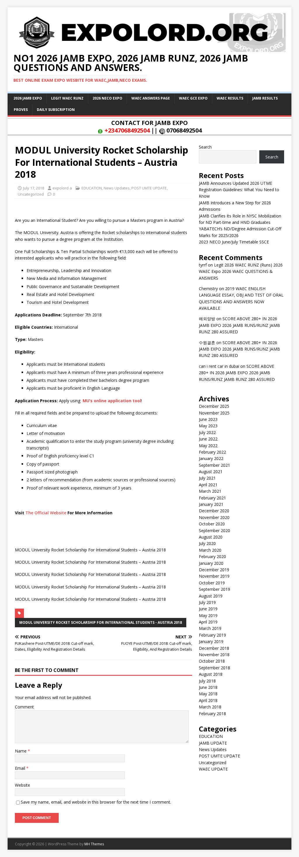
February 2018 (212, 713)
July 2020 (207, 543)
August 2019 (210, 596)
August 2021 (210, 471)
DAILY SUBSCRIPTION (56, 109)
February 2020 (212, 556)
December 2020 (214, 510)
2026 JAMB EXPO (27, 98)
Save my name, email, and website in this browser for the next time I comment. (96, 802)
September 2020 (214, 530)
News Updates (117, 188)
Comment (24, 707)
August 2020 (210, 537)
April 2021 (208, 484)
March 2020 (210, 550)
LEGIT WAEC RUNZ (67, 98)
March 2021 (210, 491)
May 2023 (208, 425)
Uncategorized (31, 194)
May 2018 (208, 693)
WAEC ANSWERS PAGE (150, 98)
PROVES (21, 109)
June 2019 (208, 609)
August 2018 (210, 674)
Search (205, 147)
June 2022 (208, 439)
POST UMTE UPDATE (149, 188)
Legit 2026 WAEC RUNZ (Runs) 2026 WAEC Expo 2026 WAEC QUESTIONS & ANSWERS (241, 271)
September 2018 (214, 667)
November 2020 (214, 517)
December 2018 (214, 648)
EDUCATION (91, 188)
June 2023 (208, 419)
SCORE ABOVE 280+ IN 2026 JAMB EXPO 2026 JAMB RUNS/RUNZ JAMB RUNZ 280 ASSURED (239, 325)
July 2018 (207, 681)
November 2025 (214, 413)
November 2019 (214, 576)
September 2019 (214, 589)
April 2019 (208, 622)
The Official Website (45, 512)
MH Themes (94, 844)
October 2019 (212, 583)
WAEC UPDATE (213, 769)
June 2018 (208, 687)
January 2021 (211, 504)
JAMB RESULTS (265, 98)
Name (21, 751)
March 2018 (210, 707)
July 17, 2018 (33, 188)
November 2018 (214, 654)
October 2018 (212, 661)
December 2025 (214, 406)
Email (20, 768)
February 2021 (212, 498)
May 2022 (208, 445)
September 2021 (214, 465)
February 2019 (212, 635)
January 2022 (211, 458)
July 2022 (207, 432)
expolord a (62, 188)
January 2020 (211, 563)
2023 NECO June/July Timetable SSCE (234, 242)
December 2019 (214, 569)
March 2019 (210, 628)
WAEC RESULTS (230, 98)
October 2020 (212, 524)
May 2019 (208, 615)
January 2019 (211, 641)
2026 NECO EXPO (107, 98)
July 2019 (207, 602)
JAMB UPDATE (213, 743)
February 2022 (212, 452)
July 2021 (207, 478)
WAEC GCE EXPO (193, 98)
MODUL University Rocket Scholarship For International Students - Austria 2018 (100, 622)
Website (22, 785)
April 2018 (208, 700)
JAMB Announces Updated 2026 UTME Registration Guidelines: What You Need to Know (239, 189)
